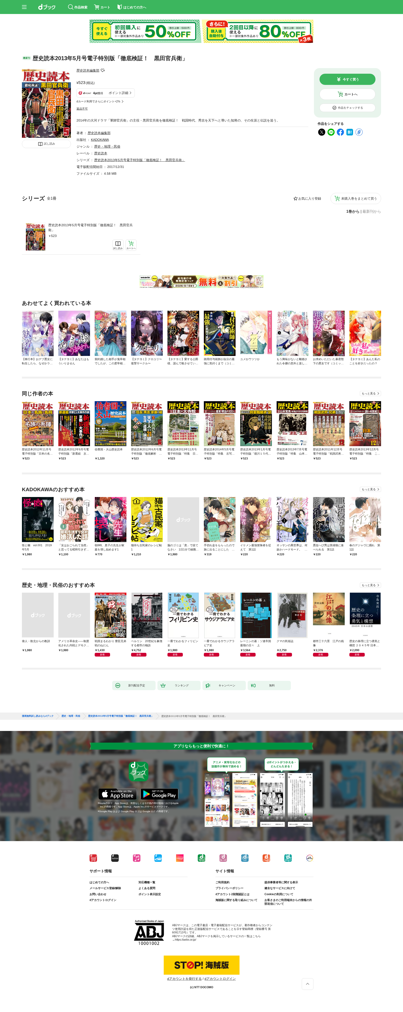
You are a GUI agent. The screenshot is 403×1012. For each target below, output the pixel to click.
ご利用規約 (222, 882)
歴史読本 (100, 153)
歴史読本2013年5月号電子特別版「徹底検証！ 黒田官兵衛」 (90, 227)
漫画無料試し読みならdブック (38, 716)
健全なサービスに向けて (279, 888)
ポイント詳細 (118, 93)
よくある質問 (147, 888)
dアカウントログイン (103, 900)
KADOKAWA (100, 140)
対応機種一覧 (147, 882)
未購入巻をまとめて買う (359, 198)
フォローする (102, 70)
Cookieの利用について (278, 894)
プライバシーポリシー (229, 888)
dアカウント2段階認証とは (232, 894)
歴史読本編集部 (87, 70)
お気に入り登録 (309, 198)
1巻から (353, 211)
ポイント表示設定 (150, 894)
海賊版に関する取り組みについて (236, 900)
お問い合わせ (98, 894)
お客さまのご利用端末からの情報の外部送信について (288, 901)
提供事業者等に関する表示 (281, 882)
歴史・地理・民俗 (107, 146)
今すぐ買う (351, 79)
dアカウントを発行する (184, 979)
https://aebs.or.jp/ (185, 939)
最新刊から (371, 211)
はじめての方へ (99, 882)
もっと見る (369, 393)
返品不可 (82, 108)
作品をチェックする (350, 107)
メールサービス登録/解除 (105, 888)
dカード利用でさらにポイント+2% (98, 101)
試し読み (49, 143)
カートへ (351, 94)
